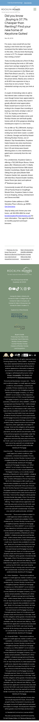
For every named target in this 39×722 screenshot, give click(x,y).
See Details (28, 3)
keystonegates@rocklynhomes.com (18, 216)
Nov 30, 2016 (9, 38)
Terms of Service (26, 718)
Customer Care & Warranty (19, 339)
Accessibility (17, 375)
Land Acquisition (19, 348)
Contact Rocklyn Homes (19, 344)
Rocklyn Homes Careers (19, 341)
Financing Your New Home (19, 337)
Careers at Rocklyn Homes (19, 346)
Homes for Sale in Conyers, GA (19, 301)
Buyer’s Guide (19, 334)
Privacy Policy (12, 718)
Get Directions (10, 206)
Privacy (9, 375)
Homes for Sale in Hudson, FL (19, 305)
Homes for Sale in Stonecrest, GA (19, 303)
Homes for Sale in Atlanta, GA (19, 296)
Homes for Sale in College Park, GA (19, 298)
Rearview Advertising (25, 377)
